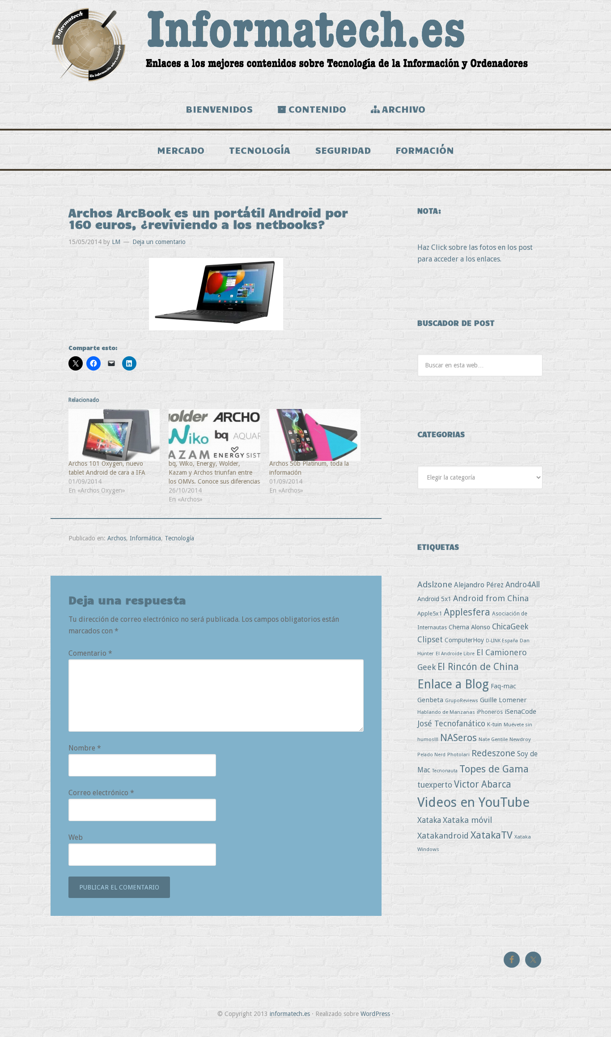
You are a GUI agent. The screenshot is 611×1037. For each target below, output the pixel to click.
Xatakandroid (443, 835)
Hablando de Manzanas (446, 712)
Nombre (84, 748)
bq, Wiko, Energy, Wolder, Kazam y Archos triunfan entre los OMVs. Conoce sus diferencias (214, 472)
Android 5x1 (434, 599)
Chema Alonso (469, 627)
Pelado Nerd (431, 755)
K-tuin (494, 724)
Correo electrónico (101, 792)
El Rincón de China (478, 666)
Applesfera (467, 612)
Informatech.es (305, 44)
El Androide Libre (455, 654)
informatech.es (290, 1013)
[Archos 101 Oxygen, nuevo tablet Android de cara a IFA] (114, 435)
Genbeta (430, 700)
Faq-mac (503, 686)
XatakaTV (492, 835)
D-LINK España (502, 641)
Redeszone (493, 753)
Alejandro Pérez (479, 585)
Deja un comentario (159, 241)
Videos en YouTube (473, 802)
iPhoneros (490, 711)
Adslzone (434, 584)
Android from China (491, 598)
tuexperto (434, 784)
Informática (145, 538)
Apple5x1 (429, 613)
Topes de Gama (494, 769)
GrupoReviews (461, 701)
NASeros (458, 737)
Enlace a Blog (453, 684)
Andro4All (522, 584)
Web (75, 837)
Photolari (458, 754)
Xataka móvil (467, 820)
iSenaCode (520, 712)
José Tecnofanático (451, 723)
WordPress (375, 1013)
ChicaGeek (510, 626)
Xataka (429, 820)
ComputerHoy (464, 640)
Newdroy (520, 739)
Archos (116, 538)
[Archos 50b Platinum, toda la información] (315, 435)
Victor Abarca (482, 784)
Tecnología (179, 538)
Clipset (430, 639)
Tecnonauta (445, 771)
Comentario (90, 653)
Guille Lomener (503, 700)
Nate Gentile (493, 739)
